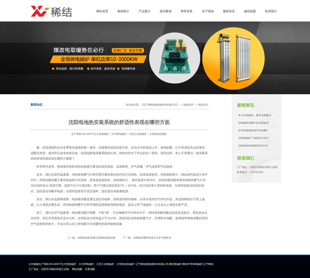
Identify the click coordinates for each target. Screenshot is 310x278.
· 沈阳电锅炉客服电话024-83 (252, 145)
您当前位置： (133, 104)
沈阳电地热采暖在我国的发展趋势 (96, 237)
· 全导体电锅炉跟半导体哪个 (253, 130)
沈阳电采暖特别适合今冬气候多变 (152, 237)
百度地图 (90, 269)
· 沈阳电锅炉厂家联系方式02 (253, 138)
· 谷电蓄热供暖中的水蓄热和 (253, 122)
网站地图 (77, 269)
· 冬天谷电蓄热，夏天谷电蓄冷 (254, 115)
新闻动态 (188, 104)
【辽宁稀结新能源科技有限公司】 (160, 104)
